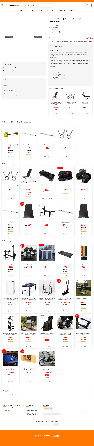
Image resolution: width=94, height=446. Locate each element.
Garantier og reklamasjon (32, 410)
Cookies (28, 415)
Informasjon (82, 0)
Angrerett (28, 409)
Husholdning (51, 10)
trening (66, 61)
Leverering (29, 411)
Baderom (62, 10)
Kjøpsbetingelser (30, 407)
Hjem (2, 14)
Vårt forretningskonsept (31, 413)
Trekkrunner (5, 85)
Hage (32, 10)
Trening (72, 10)
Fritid (40, 10)
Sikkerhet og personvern (31, 414)
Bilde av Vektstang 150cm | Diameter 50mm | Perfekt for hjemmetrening (23, 57)
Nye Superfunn (22, 10)
